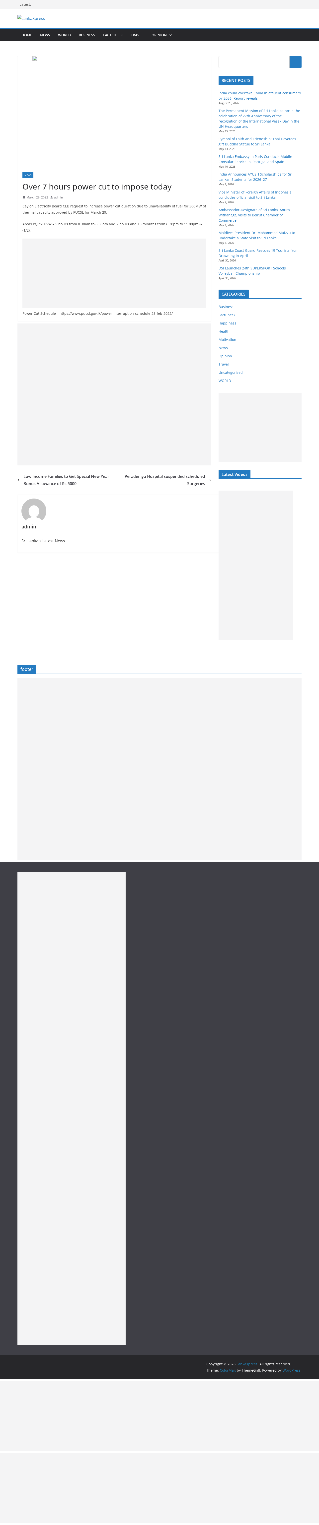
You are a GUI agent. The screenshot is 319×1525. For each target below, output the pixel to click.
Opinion (159, 35)
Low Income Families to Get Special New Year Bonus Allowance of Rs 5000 (66, 480)
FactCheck (113, 35)
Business (87, 35)
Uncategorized (231, 372)
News (45, 35)
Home (26, 35)
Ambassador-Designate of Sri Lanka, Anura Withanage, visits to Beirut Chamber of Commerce (254, 215)
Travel (137, 35)
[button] (169, 35)
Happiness (227, 323)
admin (58, 197)
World (64, 35)
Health (224, 331)
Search (296, 62)
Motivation (227, 339)
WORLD (225, 380)
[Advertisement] (114, 273)
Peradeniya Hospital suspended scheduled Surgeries (165, 480)
